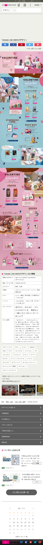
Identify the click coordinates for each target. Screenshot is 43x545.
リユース (29, 358)
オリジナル (21, 358)
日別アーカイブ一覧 (21, 536)
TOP (2, 402)
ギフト (11, 351)
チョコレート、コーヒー (20, 354)
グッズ (13, 358)
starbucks (32, 347)
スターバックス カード (9, 370)
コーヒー (24, 347)
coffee (4, 351)
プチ (35, 351)
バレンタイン (6, 354)
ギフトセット (23, 366)
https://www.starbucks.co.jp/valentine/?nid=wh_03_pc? (25, 279)
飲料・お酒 (9, 402)
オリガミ (5, 358)
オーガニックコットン (29, 362)
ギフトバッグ (16, 362)
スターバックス (7, 347)
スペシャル (28, 351)
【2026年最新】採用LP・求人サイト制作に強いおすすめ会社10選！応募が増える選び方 (31, 477)
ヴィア (33, 354)
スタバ (17, 347)
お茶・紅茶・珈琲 (20, 402)
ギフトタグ (6, 362)
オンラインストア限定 (9, 366)
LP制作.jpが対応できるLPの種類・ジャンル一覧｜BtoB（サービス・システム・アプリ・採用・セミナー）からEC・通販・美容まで (31, 458)
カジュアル (18, 351)
